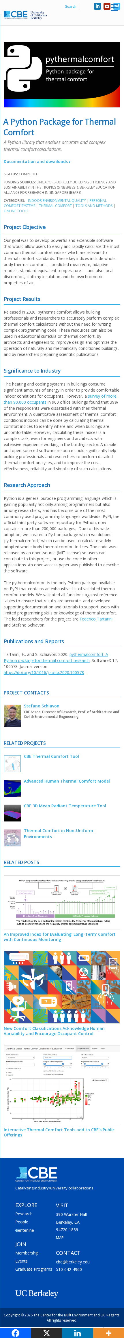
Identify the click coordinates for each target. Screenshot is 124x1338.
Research (24, 1213)
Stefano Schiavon (41, 706)
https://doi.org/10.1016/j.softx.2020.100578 (44, 672)
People (21, 1222)
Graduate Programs (33, 1269)
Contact (68, 1252)
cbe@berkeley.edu (73, 1262)
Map (60, 1237)
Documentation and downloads (35, 161)
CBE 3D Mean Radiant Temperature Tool (65, 806)
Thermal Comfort (55, 205)
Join (20, 1244)
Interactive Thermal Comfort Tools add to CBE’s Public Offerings (59, 1132)
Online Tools (16, 210)
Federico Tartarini (96, 619)
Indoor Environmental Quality (57, 200)
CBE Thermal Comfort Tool (51, 756)
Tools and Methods (94, 205)
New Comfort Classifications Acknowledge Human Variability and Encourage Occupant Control (54, 1031)
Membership (27, 1253)
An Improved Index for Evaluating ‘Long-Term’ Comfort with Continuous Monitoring (60, 936)
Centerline (24, 1230)
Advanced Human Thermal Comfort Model (67, 781)
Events (21, 1261)
